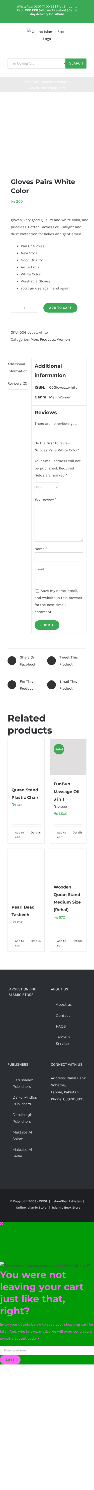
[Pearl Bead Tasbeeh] (26, 874)
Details (36, 832)
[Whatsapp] (72, 1119)
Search (76, 63)
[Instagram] (65, 1119)
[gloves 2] (47, 134)
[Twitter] (59, 1119)
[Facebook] (52, 1119)
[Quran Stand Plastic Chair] (26, 760)
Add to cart (60, 308)
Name (41, 549)
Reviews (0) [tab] (17, 383)
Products (47, 339)
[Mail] (79, 1119)
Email (41, 569)
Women (63, 339)
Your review (45, 499)
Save (10, 1359)
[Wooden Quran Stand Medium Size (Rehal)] (68, 863)
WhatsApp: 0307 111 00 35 (35, 6)
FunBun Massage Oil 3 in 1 (66, 791)
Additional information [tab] (18, 367)
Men (34, 339)
